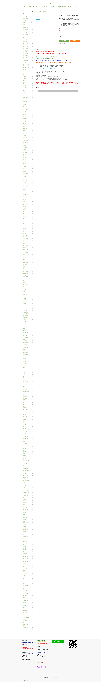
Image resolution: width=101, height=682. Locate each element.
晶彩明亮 (24, 220)
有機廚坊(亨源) (25, 438)
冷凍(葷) (24, 361)
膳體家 (24, 441)
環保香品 (24, 303)
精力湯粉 (24, 85)
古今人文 (24, 516)
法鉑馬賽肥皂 (25, 624)
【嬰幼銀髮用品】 (25, 317)
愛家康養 (24, 494)
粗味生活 (24, 421)
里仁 (24, 625)
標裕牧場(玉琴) (25, 631)
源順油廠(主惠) (25, 522)
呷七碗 (24, 563)
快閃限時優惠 (25, 60)
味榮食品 (24, 446)
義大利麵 (24, 171)
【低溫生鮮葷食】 (25, 358)
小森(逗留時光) (25, 482)
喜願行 (24, 521)
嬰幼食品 (24, 319)
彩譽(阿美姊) (25, 560)
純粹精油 (24, 293)
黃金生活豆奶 (25, 389)
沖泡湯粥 (24, 92)
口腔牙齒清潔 (25, 262)
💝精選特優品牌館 (25, 371)
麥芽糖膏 (24, 113)
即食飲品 (24, 103)
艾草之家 (24, 580)
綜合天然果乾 (25, 29)
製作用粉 (24, 159)
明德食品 (24, 548)
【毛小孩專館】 (25, 323)
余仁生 (24, 465)
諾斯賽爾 (24, 407)
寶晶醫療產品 (25, 394)
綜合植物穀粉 (25, 51)
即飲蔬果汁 (25, 106)
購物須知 (64, 6)
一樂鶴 (24, 411)
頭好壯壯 (24, 211)
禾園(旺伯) (25, 487)
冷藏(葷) (24, 359)
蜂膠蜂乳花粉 (25, 238)
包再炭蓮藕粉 (25, 568)
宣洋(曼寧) (25, 541)
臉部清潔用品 (25, 256)
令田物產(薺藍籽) (26, 490)
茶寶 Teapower (26, 612)
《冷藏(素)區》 (25, 332)
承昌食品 (24, 595)
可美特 (24, 597)
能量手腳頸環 (25, 315)
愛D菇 (24, 514)
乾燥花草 (24, 187)
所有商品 (29, 6)
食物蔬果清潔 (25, 273)
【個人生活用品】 (25, 307)
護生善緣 (24, 455)
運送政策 (69, 6)
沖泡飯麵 (24, 176)
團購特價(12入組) (26, 65)
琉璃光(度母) (25, 462)
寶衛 (24, 230)
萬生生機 (24, 512)
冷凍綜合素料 (25, 334)
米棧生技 (24, 575)
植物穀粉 (24, 82)
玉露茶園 (24, 451)
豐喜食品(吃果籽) (26, 538)
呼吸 (24, 226)
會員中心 (74, 6)
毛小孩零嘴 (25, 325)
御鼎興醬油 (25, 440)
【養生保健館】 (25, 189)
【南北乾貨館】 (25, 180)
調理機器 (24, 286)
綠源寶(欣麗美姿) (26, 470)
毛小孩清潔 (25, 328)
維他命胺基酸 (25, 198)
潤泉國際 (24, 602)
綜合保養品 (25, 264)
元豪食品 (24, 526)
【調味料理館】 (25, 128)
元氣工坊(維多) (25, 500)
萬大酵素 (24, 388)
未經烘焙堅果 (25, 45)
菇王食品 (24, 578)
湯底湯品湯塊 (25, 142)
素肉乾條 (24, 124)
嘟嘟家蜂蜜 (25, 531)
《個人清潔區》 (26, 247)
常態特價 (24, 71)
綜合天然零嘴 (25, 34)
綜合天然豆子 (25, 50)
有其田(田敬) (25, 556)
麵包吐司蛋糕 (25, 335)
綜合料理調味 (25, 55)
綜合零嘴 (24, 114)
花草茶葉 (24, 94)
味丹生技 (24, 384)
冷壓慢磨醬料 (25, 31)
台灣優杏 (24, 478)
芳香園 (24, 374)
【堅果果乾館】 (25, 73)
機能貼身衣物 (25, 312)
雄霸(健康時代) (25, 546)
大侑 (24, 607)
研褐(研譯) (25, 424)
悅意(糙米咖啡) (25, 534)
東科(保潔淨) (25, 620)
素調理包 (24, 349)
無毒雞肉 (24, 363)
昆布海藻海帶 (25, 185)
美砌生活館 (25, 553)
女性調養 (24, 213)
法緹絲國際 (25, 443)
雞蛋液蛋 (24, 356)
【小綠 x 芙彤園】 (43, 6)
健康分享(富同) (25, 381)
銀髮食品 (24, 321)
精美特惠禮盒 (25, 20)
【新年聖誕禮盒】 (25, 18)
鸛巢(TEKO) (25, 426)
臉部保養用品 (25, 257)
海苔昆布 (24, 116)
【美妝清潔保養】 (25, 245)
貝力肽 (24, 615)
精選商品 (23, 22)
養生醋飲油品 (25, 194)
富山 (24, 379)
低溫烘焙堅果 (25, 26)
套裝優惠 (24, 69)
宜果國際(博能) (25, 483)
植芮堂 (24, 609)
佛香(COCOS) (25, 406)
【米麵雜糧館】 (25, 161)
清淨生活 (24, 511)
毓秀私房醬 (25, 456)
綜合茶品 (24, 95)
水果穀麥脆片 (25, 90)
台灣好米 (24, 163)
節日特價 (24, 62)
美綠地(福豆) (25, 561)
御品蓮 (24, 570)
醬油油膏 (24, 133)
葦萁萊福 (24, 418)
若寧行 (24, 551)
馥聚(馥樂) (25, 467)
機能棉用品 (25, 313)
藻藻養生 (24, 206)
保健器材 (24, 289)
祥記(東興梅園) (25, 605)
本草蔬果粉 (25, 87)
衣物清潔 (24, 270)
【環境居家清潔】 (25, 266)
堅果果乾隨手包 (26, 36)
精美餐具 (24, 298)
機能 (24, 201)
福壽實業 (24, 428)
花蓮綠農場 (25, 433)
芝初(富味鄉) (25, 445)
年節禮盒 (24, 282)
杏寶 (24, 376)
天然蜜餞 (24, 123)
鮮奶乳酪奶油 (25, 340)
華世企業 (24, 404)
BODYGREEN (25, 409)
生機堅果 (24, 78)
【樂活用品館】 (25, 284)
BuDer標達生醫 (26, 391)
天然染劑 (24, 254)
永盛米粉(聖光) (25, 495)
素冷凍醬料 (25, 351)
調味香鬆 (24, 150)
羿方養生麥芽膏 (26, 565)
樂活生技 (24, 423)
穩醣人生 (24, 228)
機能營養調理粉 (26, 192)
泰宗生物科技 (25, 468)
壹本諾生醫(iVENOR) (25, 399)
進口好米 (24, 164)
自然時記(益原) (25, 536)
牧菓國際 (24, 485)
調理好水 (24, 209)
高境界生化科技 (26, 460)
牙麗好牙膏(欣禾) (26, 617)
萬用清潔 (24, 275)
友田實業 (24, 532)
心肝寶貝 (24, 221)
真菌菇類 (24, 184)
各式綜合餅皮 (25, 339)
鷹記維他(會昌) (25, 583)
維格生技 (24, 402)
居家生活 (24, 296)
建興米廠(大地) (25, 543)
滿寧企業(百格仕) (26, 429)
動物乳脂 (24, 83)
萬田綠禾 (24, 571)
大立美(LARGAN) (26, 401)
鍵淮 (24, 386)
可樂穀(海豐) (25, 529)
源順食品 (24, 524)
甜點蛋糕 (24, 121)
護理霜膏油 (25, 294)
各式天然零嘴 (25, 53)
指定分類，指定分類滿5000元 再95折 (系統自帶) (67, 26)
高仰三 (24, 453)
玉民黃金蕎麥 (25, 477)
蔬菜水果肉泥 (25, 144)
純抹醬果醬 (25, 137)
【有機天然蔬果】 (25, 367)
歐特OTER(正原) (26, 505)
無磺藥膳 (24, 182)
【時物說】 (24, 24)
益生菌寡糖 (25, 196)
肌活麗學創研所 (26, 393)
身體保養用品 (25, 261)
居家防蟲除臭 (25, 276)
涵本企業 (24, 419)
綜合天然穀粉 (25, 32)
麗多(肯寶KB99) (26, 509)
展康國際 (24, 448)
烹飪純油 (24, 130)
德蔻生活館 (25, 610)
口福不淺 (24, 598)
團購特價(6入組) (26, 64)
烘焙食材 (24, 155)
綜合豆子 (24, 168)
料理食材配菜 (25, 140)
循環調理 (24, 225)
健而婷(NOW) (25, 450)
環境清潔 (24, 268)
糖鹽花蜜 (24, 154)
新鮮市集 (24, 629)
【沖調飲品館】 (25, 80)
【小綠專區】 (35, 6)
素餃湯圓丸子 (25, 347)
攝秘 (24, 223)
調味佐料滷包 (25, 139)
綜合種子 (24, 169)
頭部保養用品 (25, 252)
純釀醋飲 (24, 104)
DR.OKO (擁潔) (25, 539)
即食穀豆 (24, 178)
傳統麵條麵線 (25, 173)
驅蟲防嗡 (24, 299)
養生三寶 (24, 88)
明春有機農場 (25, 593)
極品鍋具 (24, 291)
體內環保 (24, 231)
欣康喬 (24, 372)
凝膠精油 (24, 236)
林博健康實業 (25, 554)
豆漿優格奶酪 (25, 352)
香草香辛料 (25, 152)
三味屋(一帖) (25, 436)
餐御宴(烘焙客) (25, 600)
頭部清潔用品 (25, 250)
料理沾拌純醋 (25, 147)
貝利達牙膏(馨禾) (26, 619)
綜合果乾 (24, 76)
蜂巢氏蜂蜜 (25, 458)
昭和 (24, 377)
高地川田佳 (25, 502)
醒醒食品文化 (25, 517)
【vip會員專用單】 (25, 633)
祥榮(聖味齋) (25, 576)
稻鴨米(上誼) (25, 434)
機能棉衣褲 (25, 310)
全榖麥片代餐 (25, 109)
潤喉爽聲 (24, 240)
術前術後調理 (25, 235)
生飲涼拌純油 (25, 132)
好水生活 (24, 288)
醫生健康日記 (25, 431)
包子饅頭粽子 (25, 337)
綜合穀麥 (24, 166)
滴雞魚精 (24, 243)
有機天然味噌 (25, 342)
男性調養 (24, 216)
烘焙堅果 (24, 74)
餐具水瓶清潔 (25, 271)
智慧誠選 (24, 497)
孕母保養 (24, 214)
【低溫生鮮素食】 (25, 330)
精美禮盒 (24, 37)
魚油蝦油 (24, 242)
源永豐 (24, 504)
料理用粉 (24, 145)
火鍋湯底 (24, 345)
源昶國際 (24, 549)
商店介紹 (59, 6)
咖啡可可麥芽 (25, 97)
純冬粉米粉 (25, 175)
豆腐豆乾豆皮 (25, 354)
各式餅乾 (24, 108)
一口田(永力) (25, 527)
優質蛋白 (24, 199)
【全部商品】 (24, 16)
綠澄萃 (24, 413)
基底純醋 (24, 157)
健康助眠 (24, 233)
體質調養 (24, 203)
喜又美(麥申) (25, 582)
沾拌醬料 (24, 135)
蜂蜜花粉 (24, 119)
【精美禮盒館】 (25, 278)
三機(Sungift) (25, 590)
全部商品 (39, 11)
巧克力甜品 (25, 111)
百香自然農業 (25, 585)
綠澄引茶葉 (25, 416)
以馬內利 (24, 622)
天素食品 (24, 573)
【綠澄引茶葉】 (25, 57)
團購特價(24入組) (26, 67)
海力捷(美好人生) (26, 544)
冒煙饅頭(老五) (25, 627)
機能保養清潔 (25, 249)
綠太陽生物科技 (26, 480)
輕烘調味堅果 (25, 27)
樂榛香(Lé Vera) (26, 492)
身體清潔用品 (25, 259)
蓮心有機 (24, 414)
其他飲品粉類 (25, 99)
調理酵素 (24, 191)
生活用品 (24, 308)
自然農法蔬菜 (25, 368)
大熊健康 (24, 499)
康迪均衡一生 (25, 383)
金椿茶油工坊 (25, 558)
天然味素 (24, 149)
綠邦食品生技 (25, 603)
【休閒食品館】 (25, 101)
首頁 (25, 6)
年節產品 (24, 126)
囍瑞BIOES (25, 463)
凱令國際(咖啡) (25, 519)
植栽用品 (24, 301)
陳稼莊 (24, 587)
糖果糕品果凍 (25, 118)
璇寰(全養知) (25, 475)
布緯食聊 (24, 473)
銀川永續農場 (25, 592)
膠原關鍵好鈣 (25, 204)
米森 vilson (25, 507)
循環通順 (24, 208)
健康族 (24, 566)
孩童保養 (24, 218)
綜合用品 (24, 304)
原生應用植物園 (26, 489)
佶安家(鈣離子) (25, 472)
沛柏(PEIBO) (25, 614)
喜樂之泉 (24, 588)
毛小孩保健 (25, 326)
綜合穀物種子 (25, 48)
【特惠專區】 (52, 6)
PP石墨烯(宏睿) (26, 396)
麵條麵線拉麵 (25, 344)
